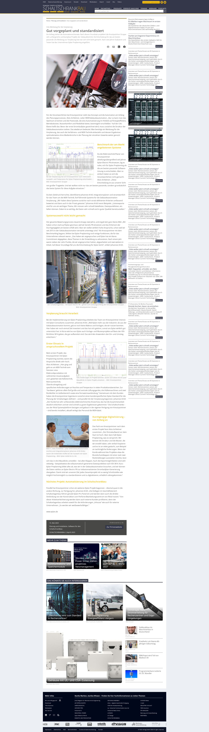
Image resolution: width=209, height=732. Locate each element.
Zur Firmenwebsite (114, 527)
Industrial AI (78, 710)
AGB (64, 729)
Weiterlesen (159, 32)
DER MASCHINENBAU (113, 700)
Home (48, 21)
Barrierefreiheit (72, 729)
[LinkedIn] (46, 715)
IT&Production (144, 708)
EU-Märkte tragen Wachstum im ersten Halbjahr (144, 22)
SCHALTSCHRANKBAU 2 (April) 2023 (62, 532)
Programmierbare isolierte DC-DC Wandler (150, 672)
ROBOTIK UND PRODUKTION (83, 718)
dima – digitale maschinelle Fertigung (118, 703)
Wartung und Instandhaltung (148, 713)
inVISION (110, 713)
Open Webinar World (81, 715)
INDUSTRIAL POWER (80, 713)
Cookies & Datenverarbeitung (87, 729)
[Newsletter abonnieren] (50, 715)
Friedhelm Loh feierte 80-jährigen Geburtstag (149, 642)
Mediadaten (48, 708)
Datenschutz (57, 729)
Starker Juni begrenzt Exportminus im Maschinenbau (143, 37)
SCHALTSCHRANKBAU (114, 718)
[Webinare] (58, 715)
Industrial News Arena (114, 710)
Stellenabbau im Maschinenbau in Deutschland (146, 629)
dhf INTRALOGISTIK (80, 703)
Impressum (48, 729)
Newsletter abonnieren (151, 2)
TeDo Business (49, 705)
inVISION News (144, 700)
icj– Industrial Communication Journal (118, 708)
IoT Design (110, 715)
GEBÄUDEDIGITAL (80, 705)
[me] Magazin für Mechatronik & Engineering (87, 700)
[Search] (164, 11)
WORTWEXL (143, 715)
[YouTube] (54, 715)
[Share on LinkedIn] (119, 47)
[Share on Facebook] (124, 47)
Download (48, 703)
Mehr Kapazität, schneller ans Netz (142, 269)
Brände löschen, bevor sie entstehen (143, 306)
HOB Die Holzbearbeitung (115, 705)
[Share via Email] (113, 47)
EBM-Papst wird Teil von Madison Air (149, 656)
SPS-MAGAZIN (144, 710)
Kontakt (100, 729)
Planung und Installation (58, 21)
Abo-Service (48, 710)
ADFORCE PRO (79, 708)
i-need (142, 703)
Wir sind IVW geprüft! (51, 700)
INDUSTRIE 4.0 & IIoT (146, 705)
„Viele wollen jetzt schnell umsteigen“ (143, 55)
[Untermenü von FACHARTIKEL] (111, 8)
